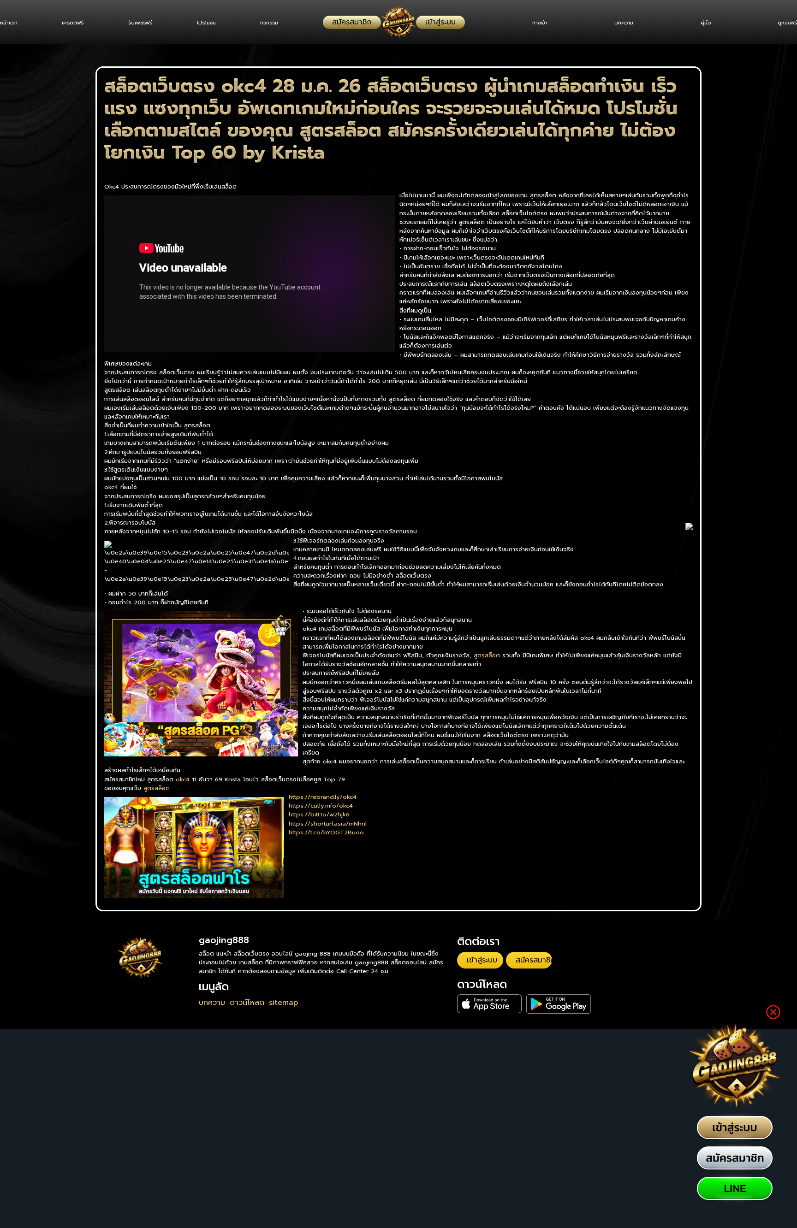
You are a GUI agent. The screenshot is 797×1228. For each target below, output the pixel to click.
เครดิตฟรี (77, 23)
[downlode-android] (525, 997)
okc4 (183, 779)
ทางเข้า (526, 23)
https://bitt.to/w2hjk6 (319, 814)
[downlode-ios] (479, 997)
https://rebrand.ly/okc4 (323, 796)
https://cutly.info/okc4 (321, 805)
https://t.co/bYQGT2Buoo (326, 832)
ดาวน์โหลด (247, 1002)
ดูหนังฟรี (787, 23)
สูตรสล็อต (487, 655)
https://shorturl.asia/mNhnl (328, 823)
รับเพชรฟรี (149, 23)
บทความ (615, 23)
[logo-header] (398, 22)
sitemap (283, 1002)
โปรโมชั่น (219, 23)
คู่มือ (701, 23)
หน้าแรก (9, 23)
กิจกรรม (286, 23)
